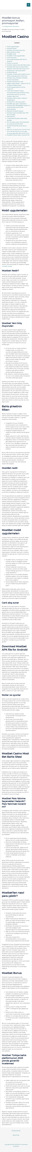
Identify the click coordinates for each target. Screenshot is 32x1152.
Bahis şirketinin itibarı (13, 52)
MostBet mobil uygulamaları (16, 56)
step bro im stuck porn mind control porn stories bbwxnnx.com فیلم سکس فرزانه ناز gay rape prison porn (18, 131)
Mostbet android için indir (15, 81)
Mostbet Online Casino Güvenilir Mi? (18, 135)
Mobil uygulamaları (13, 46)
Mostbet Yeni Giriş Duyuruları (16, 50)
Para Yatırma (11, 116)
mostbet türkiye (7, 266)
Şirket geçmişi (11, 109)
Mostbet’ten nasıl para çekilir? (16, 70)
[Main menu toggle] (28, 5)
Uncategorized (7, 26)
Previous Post (16, 1130)
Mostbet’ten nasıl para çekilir (16, 102)
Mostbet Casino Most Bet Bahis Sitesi (18, 65)
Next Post (16, 1135)
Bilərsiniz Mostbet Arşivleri (15, 111)
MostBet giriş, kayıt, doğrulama (16, 104)
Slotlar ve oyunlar (12, 63)
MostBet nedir (11, 54)
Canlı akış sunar (12, 57)
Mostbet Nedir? (12, 48)
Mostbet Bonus (12, 72)
